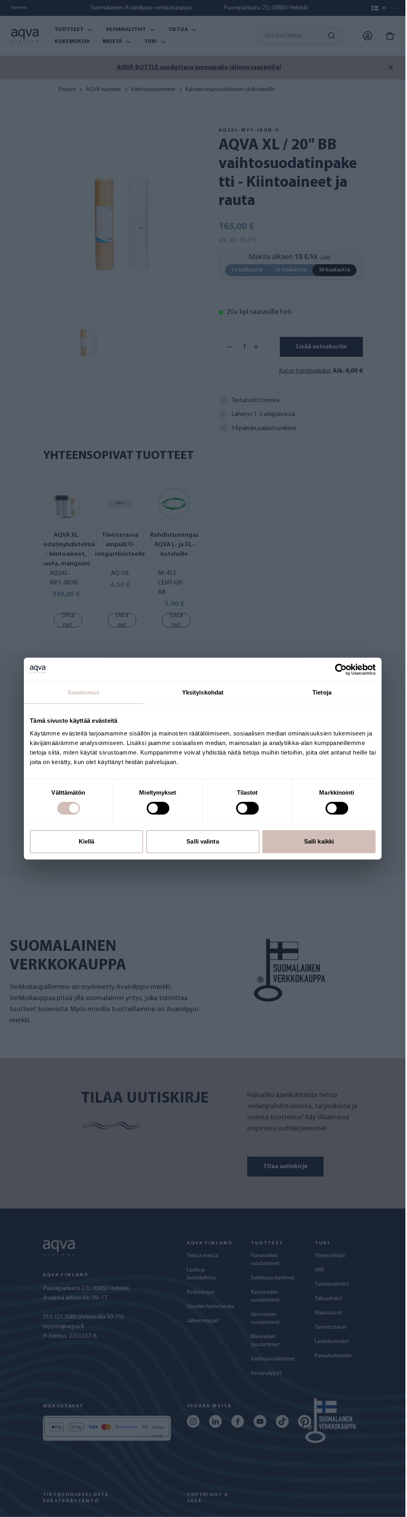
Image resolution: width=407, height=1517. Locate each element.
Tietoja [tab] (321, 692)
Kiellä (87, 841)
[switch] (158, 808)
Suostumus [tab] (84, 692)
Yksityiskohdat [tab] (202, 692)
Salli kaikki (319, 841)
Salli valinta (202, 841)
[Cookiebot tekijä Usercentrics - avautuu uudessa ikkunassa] (341, 669)
